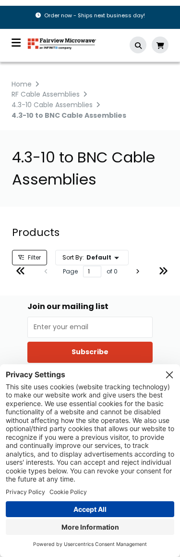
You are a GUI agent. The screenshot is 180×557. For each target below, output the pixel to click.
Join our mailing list (67, 306)
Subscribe (90, 352)
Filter (33, 257)
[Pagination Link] (20, 272)
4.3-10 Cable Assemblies (52, 105)
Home (22, 84)
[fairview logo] (62, 43)
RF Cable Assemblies (46, 94)
